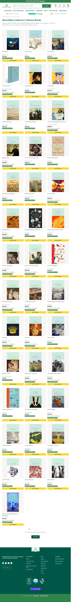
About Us (28, 558)
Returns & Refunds (44, 561)
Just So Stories (6, 479)
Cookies (42, 570)
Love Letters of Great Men (54, 373)
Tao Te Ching (28, 51)
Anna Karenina (29, 86)
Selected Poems (29, 479)
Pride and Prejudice (52, 157)
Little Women (50, 337)
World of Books (29, 595)
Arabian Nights (51, 409)
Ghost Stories (50, 479)
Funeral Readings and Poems (32, 229)
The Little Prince (6, 86)
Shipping (42, 558)
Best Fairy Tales (6, 373)
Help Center (43, 563)
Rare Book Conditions (59, 561)
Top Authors (28, 563)
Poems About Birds (52, 265)
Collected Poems (6, 445)
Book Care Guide (58, 563)
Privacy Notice (36, 595)
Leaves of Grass (29, 445)
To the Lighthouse (7, 121)
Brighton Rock (6, 229)
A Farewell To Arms (7, 301)
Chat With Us (43, 565)
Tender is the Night (7, 265)
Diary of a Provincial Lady (31, 265)
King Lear (4, 337)
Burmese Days (51, 193)
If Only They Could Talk (31, 373)
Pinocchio (27, 337)
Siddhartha (5, 51)
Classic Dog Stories (7, 409)
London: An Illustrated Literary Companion (10, 514)
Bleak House (5, 157)
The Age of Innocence (53, 445)
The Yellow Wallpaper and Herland (56, 121)
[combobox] (32, 6)
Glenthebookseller (29, 569)
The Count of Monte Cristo (32, 157)
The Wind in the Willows (31, 409)
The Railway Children (30, 121)
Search (46, 5)
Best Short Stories (29, 193)
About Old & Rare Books (59, 558)
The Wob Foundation (30, 561)
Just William (50, 86)
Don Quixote (50, 51)
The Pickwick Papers (30, 301)
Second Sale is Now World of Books (31, 566)
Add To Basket (13, 60)
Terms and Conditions (44, 595)
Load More (35, 536)
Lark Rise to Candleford (8, 193)
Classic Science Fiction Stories (55, 229)
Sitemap (42, 572)
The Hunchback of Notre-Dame (55, 301)
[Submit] (15, 5)
